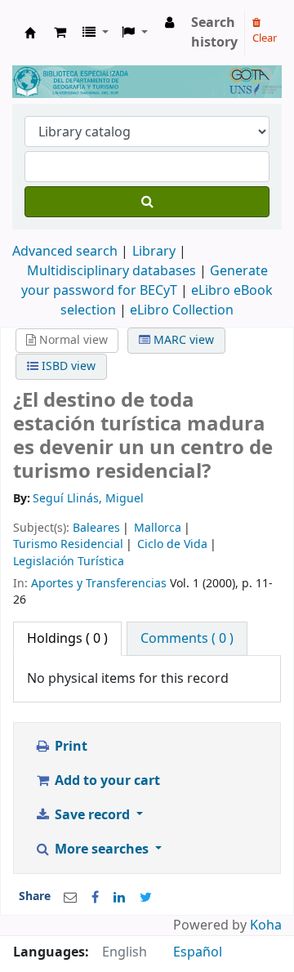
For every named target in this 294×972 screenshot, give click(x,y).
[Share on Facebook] (95, 898)
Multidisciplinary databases (113, 271)
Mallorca (157, 528)
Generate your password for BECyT (144, 281)
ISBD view (67, 366)
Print (69, 746)
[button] (60, 32)
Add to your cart (105, 781)
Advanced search (65, 251)
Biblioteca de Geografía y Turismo (30, 32)
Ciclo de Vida (172, 544)
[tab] (187, 639)
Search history (214, 32)
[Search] (147, 201)
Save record (92, 815)
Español (197, 952)
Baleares (96, 528)
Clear (264, 38)
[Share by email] (70, 898)
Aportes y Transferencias (99, 583)
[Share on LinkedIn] (119, 898)
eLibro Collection (182, 310)
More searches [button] (101, 849)
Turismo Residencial (68, 544)
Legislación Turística (68, 561)
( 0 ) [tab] (67, 639)
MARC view (182, 340)
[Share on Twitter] (145, 898)
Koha (266, 925)
